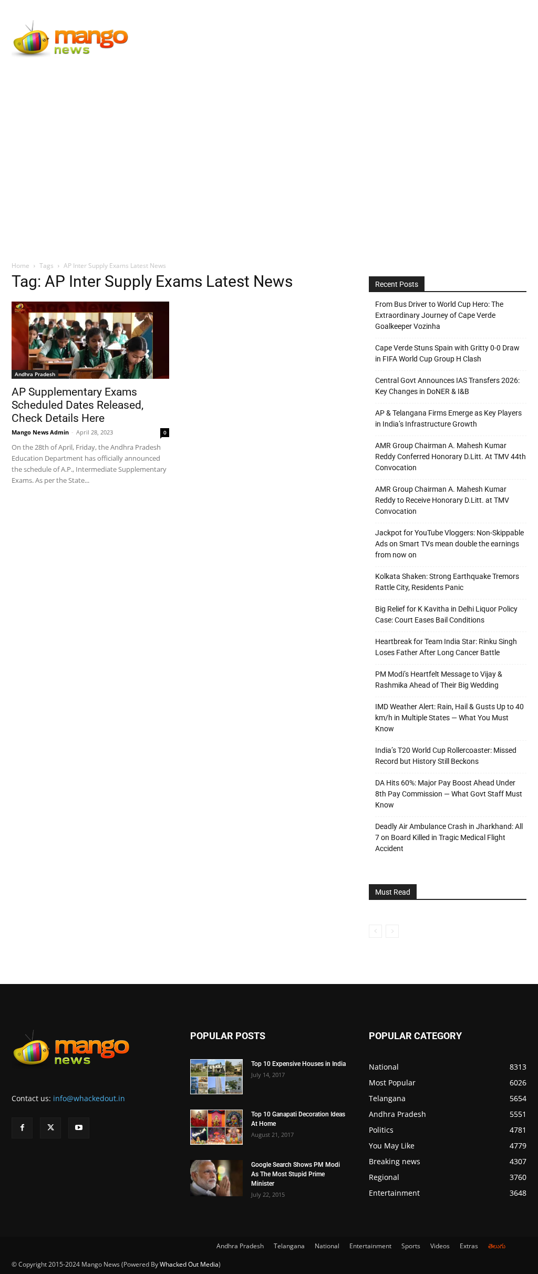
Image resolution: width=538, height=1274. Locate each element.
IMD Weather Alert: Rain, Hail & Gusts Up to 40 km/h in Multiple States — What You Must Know (449, 717)
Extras (469, 1245)
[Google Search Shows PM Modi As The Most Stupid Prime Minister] (216, 1178)
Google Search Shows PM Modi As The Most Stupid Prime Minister (295, 1174)
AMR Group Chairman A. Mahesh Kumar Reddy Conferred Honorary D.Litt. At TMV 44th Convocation (450, 456)
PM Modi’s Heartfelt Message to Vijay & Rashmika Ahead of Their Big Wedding (438, 679)
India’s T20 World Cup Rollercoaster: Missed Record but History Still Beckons (445, 755)
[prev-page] (375, 931)
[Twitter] (50, 1127)
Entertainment (370, 1245)
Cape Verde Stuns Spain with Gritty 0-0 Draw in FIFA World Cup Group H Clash (447, 353)
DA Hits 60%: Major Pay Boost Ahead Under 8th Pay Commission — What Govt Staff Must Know (448, 794)
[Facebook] (22, 1127)
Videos (440, 1245)
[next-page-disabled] (392, 931)
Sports (410, 1245)
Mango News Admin (40, 432)
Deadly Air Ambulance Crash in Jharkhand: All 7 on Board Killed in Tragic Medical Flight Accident (449, 837)
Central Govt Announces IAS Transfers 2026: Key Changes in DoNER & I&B (447, 386)
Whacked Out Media (189, 1264)
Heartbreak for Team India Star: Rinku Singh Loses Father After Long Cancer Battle (446, 647)
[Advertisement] (269, 145)
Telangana (289, 1245)
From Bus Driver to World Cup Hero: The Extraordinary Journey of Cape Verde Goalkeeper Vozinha (439, 315)
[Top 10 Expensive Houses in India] (216, 1076)
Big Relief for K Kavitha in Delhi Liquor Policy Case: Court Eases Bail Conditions (446, 614)
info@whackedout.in (89, 1098)
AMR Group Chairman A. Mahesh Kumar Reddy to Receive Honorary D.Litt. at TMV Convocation (442, 500)
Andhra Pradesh (35, 374)
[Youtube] (78, 1127)
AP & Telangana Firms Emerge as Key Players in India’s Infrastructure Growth (448, 418)
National (327, 1245)
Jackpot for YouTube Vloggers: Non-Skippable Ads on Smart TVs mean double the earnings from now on (449, 544)
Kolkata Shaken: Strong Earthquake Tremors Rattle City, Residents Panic (447, 582)
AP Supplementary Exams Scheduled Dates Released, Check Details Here (77, 405)
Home (20, 265)
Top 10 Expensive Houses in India (298, 1064)
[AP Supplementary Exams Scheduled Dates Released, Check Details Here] (90, 340)
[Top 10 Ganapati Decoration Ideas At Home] (216, 1127)
